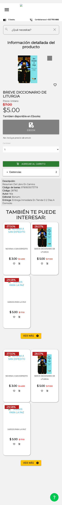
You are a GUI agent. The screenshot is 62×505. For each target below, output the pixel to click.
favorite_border (55, 85)
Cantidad (6, 143)
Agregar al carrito (31, 164)
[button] (49, 58)
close (55, 29)
